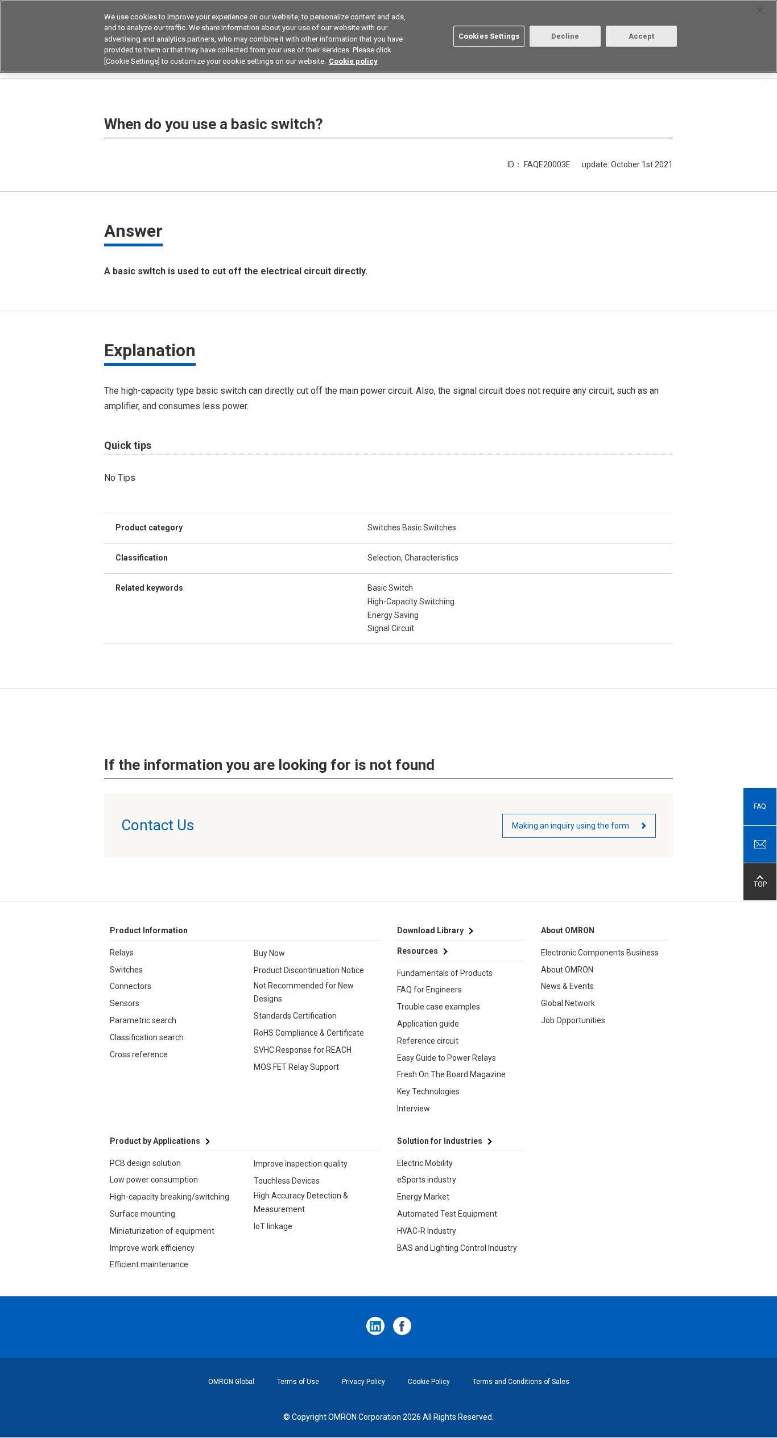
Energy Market (423, 1196)
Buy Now (269, 953)
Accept (642, 36)
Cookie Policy (429, 1382)
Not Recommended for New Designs (304, 992)
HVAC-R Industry (426, 1230)
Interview (413, 1108)
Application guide (428, 1023)
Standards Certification (295, 1015)
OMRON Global (231, 1382)
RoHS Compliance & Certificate (309, 1032)
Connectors (130, 986)
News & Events (567, 986)
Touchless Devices (287, 1180)
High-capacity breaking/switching (169, 1196)
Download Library (430, 930)
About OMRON (567, 969)
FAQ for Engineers (429, 989)
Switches (126, 969)
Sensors (124, 1003)
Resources (417, 950)
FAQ (760, 806)
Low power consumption (154, 1179)
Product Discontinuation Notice (309, 970)
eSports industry (426, 1179)
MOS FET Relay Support (296, 1067)
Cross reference (139, 1054)
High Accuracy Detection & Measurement (301, 1202)
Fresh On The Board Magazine (451, 1074)
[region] (388, 36)
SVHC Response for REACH (303, 1049)
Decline (565, 36)
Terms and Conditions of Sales (521, 1382)
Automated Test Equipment (447, 1213)
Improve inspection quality (301, 1163)
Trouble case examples (438, 1006)
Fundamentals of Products (445, 973)
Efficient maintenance (149, 1264)
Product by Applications (155, 1141)
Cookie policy (353, 61)
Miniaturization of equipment (162, 1230)
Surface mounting (142, 1213)
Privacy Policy (363, 1382)
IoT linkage (273, 1226)
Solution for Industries (439, 1141)
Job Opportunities (573, 1020)
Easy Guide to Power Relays (446, 1057)
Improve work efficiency (152, 1247)
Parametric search (143, 1020)
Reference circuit (427, 1040)
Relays (122, 952)
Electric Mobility (425, 1163)
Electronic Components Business (600, 952)
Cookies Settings (488, 36)
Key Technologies (428, 1091)
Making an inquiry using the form (570, 825)
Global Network (568, 1003)
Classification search (147, 1037)
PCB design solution (145, 1163)
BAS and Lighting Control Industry (457, 1247)
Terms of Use (298, 1382)
